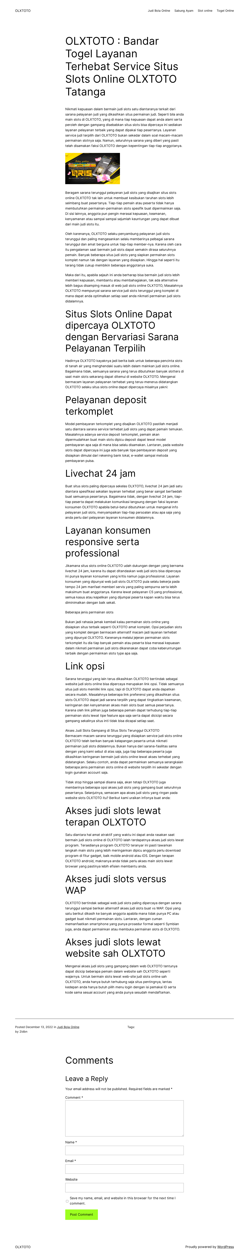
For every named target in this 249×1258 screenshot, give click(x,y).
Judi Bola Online (68, 1027)
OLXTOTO (23, 11)
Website (71, 1179)
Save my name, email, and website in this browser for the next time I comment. (123, 1200)
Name (71, 1142)
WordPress (225, 1247)
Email (70, 1161)
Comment (74, 1097)
